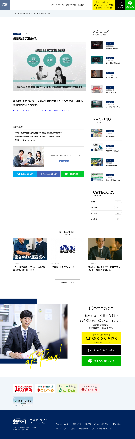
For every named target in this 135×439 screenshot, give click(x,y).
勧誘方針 (73, 429)
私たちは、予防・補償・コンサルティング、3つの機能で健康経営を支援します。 (42, 110)
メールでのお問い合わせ (104, 350)
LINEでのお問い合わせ (104, 361)
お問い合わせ (116, 424)
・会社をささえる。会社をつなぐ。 (25, 140)
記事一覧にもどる (67, 282)
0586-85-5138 (104, 5)
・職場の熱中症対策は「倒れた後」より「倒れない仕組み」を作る (37, 136)
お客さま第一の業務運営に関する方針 (102, 429)
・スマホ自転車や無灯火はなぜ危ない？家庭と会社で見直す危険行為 (37, 133)
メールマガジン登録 (101, 424)
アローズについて (57, 5)
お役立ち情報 (71, 5)
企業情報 (81, 5)
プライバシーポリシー (62, 429)
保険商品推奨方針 (83, 429)
